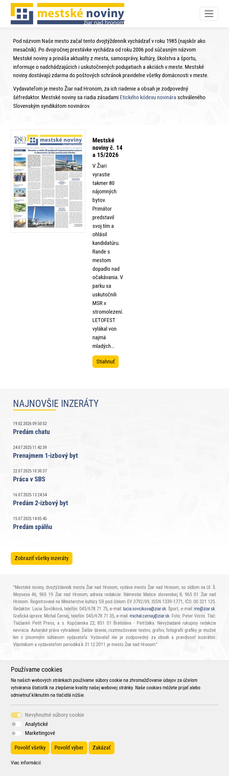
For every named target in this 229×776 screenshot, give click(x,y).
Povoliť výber (69, 747)
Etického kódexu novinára (148, 97)
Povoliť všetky (30, 747)
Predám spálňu (32, 527)
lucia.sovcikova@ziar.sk (144, 609)
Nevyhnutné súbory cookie (54, 714)
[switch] (16, 724)
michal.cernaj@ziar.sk (149, 616)
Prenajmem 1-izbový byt (45, 455)
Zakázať (101, 747)
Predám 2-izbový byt (40, 503)
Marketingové (40, 733)
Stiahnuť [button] (105, 361)
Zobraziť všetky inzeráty (42, 558)
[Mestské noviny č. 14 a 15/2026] (48, 252)
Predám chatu (31, 432)
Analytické (36, 724)
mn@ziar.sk (204, 609)
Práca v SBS (29, 479)
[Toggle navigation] (209, 14)
